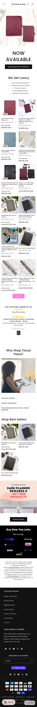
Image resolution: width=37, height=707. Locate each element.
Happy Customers (10, 596)
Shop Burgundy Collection (18, 67)
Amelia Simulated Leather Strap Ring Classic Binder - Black (9, 184)
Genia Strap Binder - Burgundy (7, 119)
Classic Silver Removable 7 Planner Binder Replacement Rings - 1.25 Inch (27, 281)
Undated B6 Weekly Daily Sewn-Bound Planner (27, 216)
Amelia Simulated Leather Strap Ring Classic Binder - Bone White (27, 152)
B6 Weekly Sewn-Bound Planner (8, 216)
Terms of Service (10, 614)
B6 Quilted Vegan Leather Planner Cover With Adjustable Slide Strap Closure (27, 121)
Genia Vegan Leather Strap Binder (8, 151)
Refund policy (20, 697)
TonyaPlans (10, 697)
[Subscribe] (31, 661)
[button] (4, 4)
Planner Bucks (18, 519)
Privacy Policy (9, 609)
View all (18, 296)
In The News (8, 618)
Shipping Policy (9, 605)
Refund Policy (9, 601)
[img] (18, 309)
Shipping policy (25, 700)
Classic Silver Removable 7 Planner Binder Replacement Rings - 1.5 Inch (9, 281)
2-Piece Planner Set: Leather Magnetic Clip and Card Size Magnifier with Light (9, 249)
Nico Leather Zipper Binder (27, 248)
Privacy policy (30, 697)
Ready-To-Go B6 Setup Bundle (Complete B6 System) (26, 184)
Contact (7, 622)
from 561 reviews (18, 312)
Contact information (19, 703)
